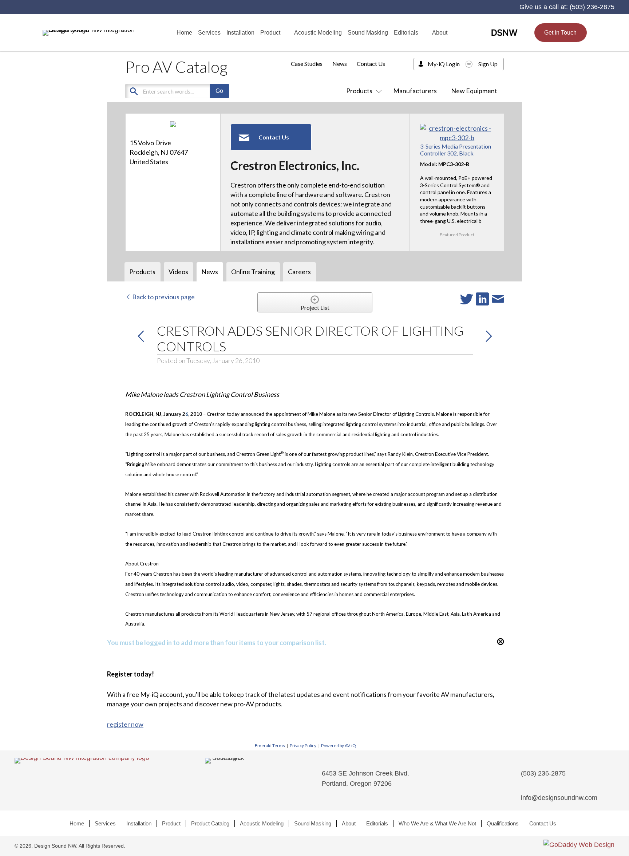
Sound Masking (312, 823)
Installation (138, 823)
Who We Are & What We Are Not (437, 823)
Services (105, 823)
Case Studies (307, 63)
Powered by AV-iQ (338, 745)
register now (125, 724)
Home (77, 823)
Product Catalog (210, 823)
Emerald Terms (270, 745)
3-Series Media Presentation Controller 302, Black (455, 150)
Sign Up (488, 63)
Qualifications (503, 823)
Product (171, 823)
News (339, 63)
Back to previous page (163, 297)
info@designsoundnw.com (559, 797)
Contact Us (371, 63)
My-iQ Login (444, 63)
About (349, 823)
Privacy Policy (303, 745)
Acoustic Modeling (262, 823)
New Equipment (474, 91)
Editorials (377, 823)
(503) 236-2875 (592, 7)
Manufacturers (415, 91)
